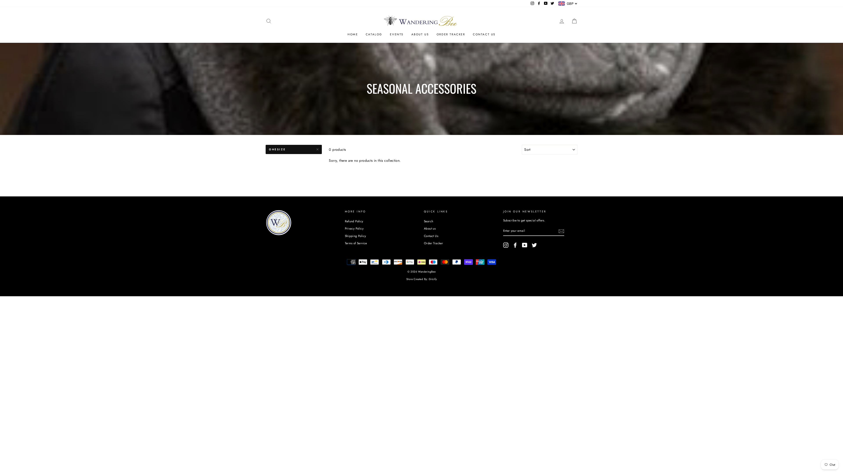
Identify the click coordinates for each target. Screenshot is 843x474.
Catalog (374, 34)
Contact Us (484, 34)
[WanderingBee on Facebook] (515, 245)
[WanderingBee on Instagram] (505, 245)
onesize (277, 149)
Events (396, 34)
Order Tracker (451, 34)
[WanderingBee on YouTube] (524, 245)
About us (420, 34)
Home (353, 34)
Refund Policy (354, 221)
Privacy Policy (354, 228)
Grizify (433, 279)
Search (428, 221)
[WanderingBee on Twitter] (534, 245)
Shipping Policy (355, 236)
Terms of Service (356, 243)
